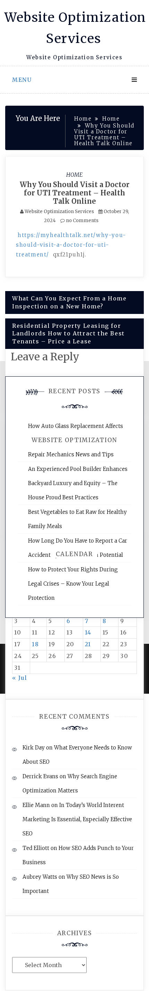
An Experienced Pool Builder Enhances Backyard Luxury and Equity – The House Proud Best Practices (78, 483)
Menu (22, 79)
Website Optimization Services (59, 211)
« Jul (19, 677)
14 (88, 632)
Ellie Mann (36, 805)
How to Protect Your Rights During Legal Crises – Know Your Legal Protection (73, 583)
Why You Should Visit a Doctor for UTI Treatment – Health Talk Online (75, 192)
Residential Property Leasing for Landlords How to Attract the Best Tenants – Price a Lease (68, 333)
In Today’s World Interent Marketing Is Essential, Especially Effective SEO (77, 819)
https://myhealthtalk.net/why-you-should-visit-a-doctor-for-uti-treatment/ (71, 245)
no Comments (81, 220)
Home (74, 174)
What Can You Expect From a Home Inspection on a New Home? (69, 302)
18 (35, 644)
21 (88, 644)
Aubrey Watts (40, 877)
